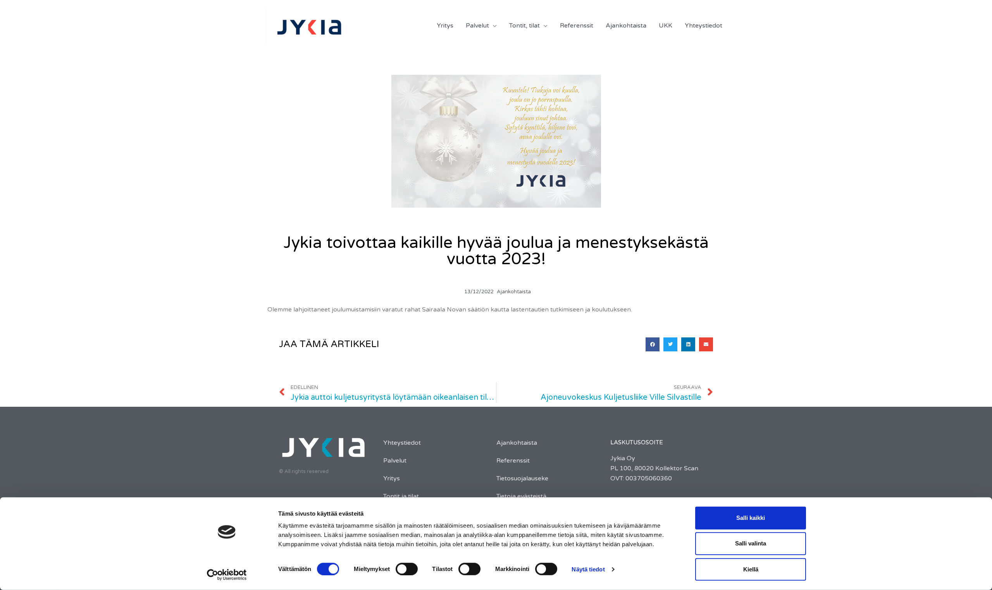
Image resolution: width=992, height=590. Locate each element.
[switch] (407, 569)
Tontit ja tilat (401, 496)
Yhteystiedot (402, 443)
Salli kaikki (750, 517)
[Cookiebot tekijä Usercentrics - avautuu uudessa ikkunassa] (227, 575)
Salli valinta (750, 543)
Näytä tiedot (588, 569)
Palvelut (394, 460)
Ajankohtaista (514, 292)
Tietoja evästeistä (521, 496)
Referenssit (513, 460)
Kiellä (750, 569)
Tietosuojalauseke (522, 478)
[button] (653, 344)
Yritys (391, 478)
